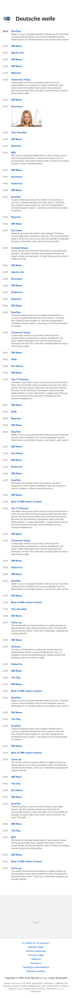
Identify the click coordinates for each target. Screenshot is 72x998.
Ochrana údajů (36, 955)
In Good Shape (19, 248)
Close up (16, 622)
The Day (16, 677)
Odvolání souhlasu (36, 971)
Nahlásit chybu (36, 947)
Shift (14, 359)
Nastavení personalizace (36, 967)
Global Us (16, 183)
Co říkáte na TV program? (36, 943)
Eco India (16, 230)
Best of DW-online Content (26, 501)
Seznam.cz (36, 963)
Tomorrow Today (20, 79)
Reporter (16, 72)
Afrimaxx (16, 646)
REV (13, 152)
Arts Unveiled (19, 132)
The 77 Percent (19, 379)
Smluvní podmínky (36, 951)
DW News (16, 46)
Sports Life (17, 52)
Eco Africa (17, 366)
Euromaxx (17, 106)
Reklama (36, 959)
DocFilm (16, 31)
